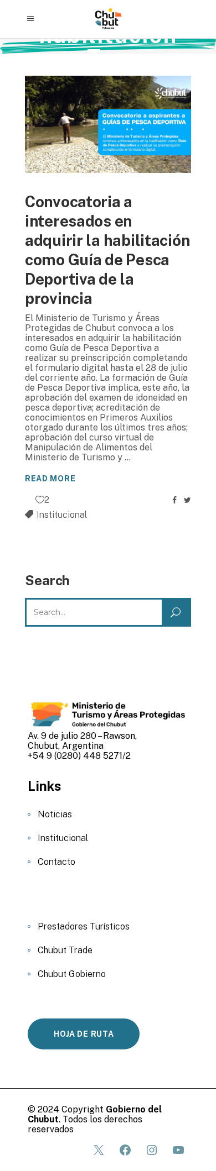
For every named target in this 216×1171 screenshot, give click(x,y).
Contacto (56, 862)
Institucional (62, 515)
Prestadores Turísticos (84, 926)
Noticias (55, 814)
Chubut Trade (65, 950)
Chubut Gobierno (72, 974)
